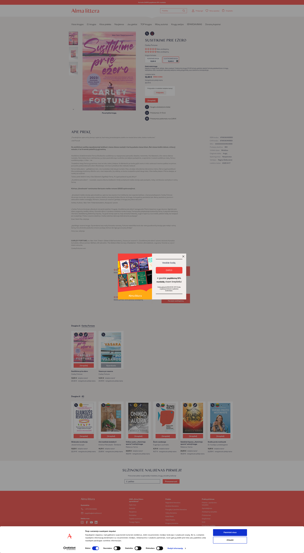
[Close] (183, 256)
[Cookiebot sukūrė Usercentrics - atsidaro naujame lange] (69, 548)
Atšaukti (230, 540)
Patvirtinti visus (230, 532)
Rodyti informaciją (175, 548)
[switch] (117, 548)
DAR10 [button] (169, 270)
